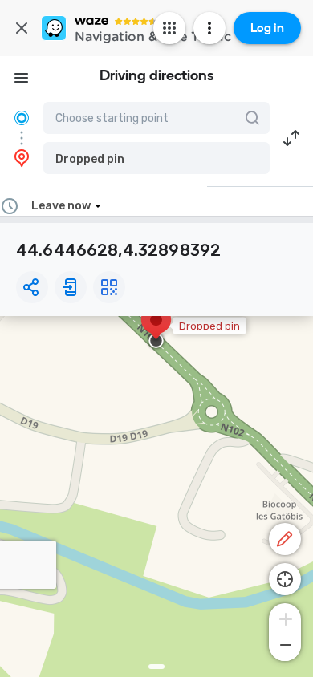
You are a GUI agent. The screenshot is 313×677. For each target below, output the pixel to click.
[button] (156, 158)
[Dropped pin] (156, 328)
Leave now (61, 206)
